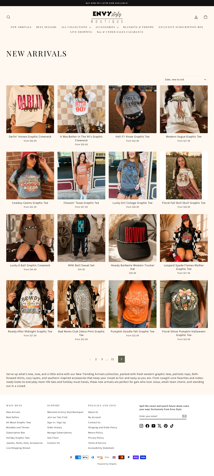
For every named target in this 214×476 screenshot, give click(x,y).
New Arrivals (21, 27)
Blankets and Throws (17, 427)
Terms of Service (97, 442)
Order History (54, 427)
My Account (94, 417)
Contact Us (94, 422)
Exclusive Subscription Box (181, 27)
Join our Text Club (57, 417)
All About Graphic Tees (18, 422)
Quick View (30, 129)
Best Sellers (46, 27)
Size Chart (53, 437)
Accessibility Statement (101, 447)
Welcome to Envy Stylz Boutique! (65, 412)
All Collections (75, 27)
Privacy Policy (96, 437)
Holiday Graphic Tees (18, 437)
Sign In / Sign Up (56, 422)
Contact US (53, 442)
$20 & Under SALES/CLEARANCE (120, 31)
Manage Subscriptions (59, 432)
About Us (93, 412)
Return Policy (95, 432)
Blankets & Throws (138, 27)
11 (112, 359)
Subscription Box (15, 432)
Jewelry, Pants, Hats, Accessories (24, 442)
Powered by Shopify (107, 464)
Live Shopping (81, 31)
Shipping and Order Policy (102, 427)
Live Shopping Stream (18, 447)
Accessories (106, 27)
